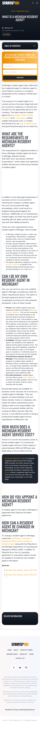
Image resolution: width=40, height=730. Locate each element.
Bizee (7, 472)
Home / (14, 11)
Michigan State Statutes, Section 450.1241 (21, 575)
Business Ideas (12, 654)
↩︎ (6, 572)
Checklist (23, 654)
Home (9, 650)
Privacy (15, 709)
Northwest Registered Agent (15, 458)
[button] (37, 3)
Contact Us (20, 658)
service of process (12, 265)
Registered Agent (23, 11)
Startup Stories (26, 650)
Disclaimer (8, 709)
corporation (20, 118)
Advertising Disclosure (27, 709)
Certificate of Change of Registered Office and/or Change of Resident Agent (17, 541)
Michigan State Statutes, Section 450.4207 (21, 570)
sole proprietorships (28, 124)
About (15, 650)
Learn (31, 654)
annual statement (29, 377)
